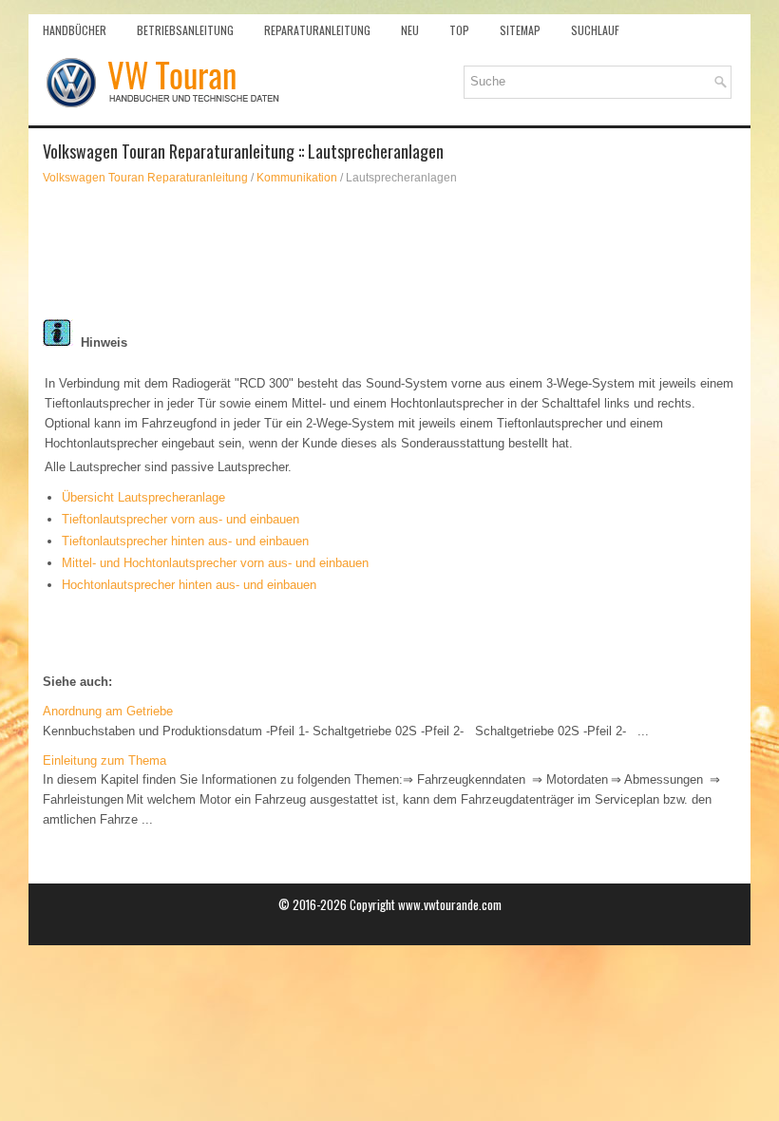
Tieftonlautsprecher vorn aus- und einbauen (180, 519)
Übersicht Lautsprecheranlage (143, 497)
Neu (410, 30)
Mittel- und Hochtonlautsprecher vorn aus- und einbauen (215, 563)
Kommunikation (296, 177)
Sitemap (520, 30)
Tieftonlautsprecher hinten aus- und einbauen (185, 541)
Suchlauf (595, 30)
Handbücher (74, 30)
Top (459, 30)
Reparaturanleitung (317, 30)
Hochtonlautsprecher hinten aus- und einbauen (189, 585)
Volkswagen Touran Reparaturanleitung (145, 177)
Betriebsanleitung (185, 30)
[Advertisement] (389, 253)
